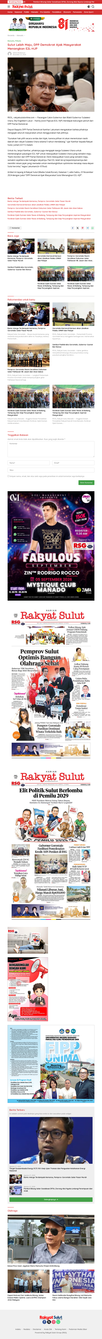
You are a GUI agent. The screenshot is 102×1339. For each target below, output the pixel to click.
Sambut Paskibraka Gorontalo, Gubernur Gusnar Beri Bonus (32, 212)
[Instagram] (54, 1322)
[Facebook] (44, 1322)
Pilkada (18, 41)
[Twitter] (49, 1322)
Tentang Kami (60, 1329)
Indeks (18, 1329)
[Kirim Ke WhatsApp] (92, 228)
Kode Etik (48, 1329)
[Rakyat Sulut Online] (22, 6)
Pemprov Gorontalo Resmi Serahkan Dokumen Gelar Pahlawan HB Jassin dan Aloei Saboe (45, 208)
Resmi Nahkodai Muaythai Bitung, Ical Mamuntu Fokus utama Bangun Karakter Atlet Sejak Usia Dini (72, 1297)
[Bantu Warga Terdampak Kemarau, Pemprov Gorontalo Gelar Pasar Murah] (21, 246)
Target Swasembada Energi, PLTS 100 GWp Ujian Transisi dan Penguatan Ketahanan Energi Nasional (47, 1169)
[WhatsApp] (58, 1322)
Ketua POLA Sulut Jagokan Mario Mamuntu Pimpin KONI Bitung (33, 1266)
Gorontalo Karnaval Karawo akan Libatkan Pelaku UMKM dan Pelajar (36, 205)
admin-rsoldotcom (19, 53)
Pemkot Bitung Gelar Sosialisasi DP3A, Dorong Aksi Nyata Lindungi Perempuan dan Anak (58, 1190)
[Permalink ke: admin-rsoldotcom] (10, 53)
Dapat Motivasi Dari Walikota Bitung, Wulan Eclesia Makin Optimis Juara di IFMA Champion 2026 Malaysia (27, 1297)
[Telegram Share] (87, 228)
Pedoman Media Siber (78, 1329)
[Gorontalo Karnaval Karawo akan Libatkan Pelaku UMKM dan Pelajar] (51, 246)
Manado (11, 41)
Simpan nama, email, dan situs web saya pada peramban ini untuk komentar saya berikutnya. (47, 476)
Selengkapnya (50, 1199)
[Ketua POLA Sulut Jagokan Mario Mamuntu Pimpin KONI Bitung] (51, 1239)
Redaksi (27, 1329)
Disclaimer (37, 1329)
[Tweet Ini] (77, 228)
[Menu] (9, 6)
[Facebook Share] (73, 228)
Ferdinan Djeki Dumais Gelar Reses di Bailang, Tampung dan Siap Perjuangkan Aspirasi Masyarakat (49, 215)
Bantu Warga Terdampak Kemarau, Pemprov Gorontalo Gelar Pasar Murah (39, 201)
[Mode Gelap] (88, 7)
